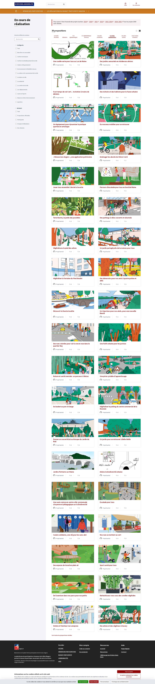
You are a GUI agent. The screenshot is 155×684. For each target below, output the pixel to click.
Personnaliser (104, 682)
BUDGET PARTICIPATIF (65, 655)
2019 (86, 22)
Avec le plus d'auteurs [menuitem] (135, 36)
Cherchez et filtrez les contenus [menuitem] (21, 35)
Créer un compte (84, 649)
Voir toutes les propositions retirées (62, 635)
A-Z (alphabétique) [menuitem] (73, 36)
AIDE (59, 661)
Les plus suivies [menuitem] (124, 36)
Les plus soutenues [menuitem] (100, 36)
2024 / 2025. (119, 22)
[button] (19, 45)
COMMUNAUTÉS (63, 658)
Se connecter (83, 652)
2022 (102, 22)
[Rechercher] (63, 4)
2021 (97, 22)
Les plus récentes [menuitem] (56, 36)
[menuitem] (27, 39)
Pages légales (125, 649)
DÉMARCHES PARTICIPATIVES (33, 11)
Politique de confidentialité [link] (120, 682)
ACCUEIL (60, 648)
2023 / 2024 (109, 22)
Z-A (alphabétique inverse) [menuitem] (86, 36)
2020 (91, 22)
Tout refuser (94, 682)
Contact (123, 652)
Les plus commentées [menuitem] (112, 36)
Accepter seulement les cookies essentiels (129, 676)
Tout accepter (129, 671)
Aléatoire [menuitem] (64, 37)
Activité (102, 649)
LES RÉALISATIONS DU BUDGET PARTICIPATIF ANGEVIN (66, 11)
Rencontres (103, 652)
